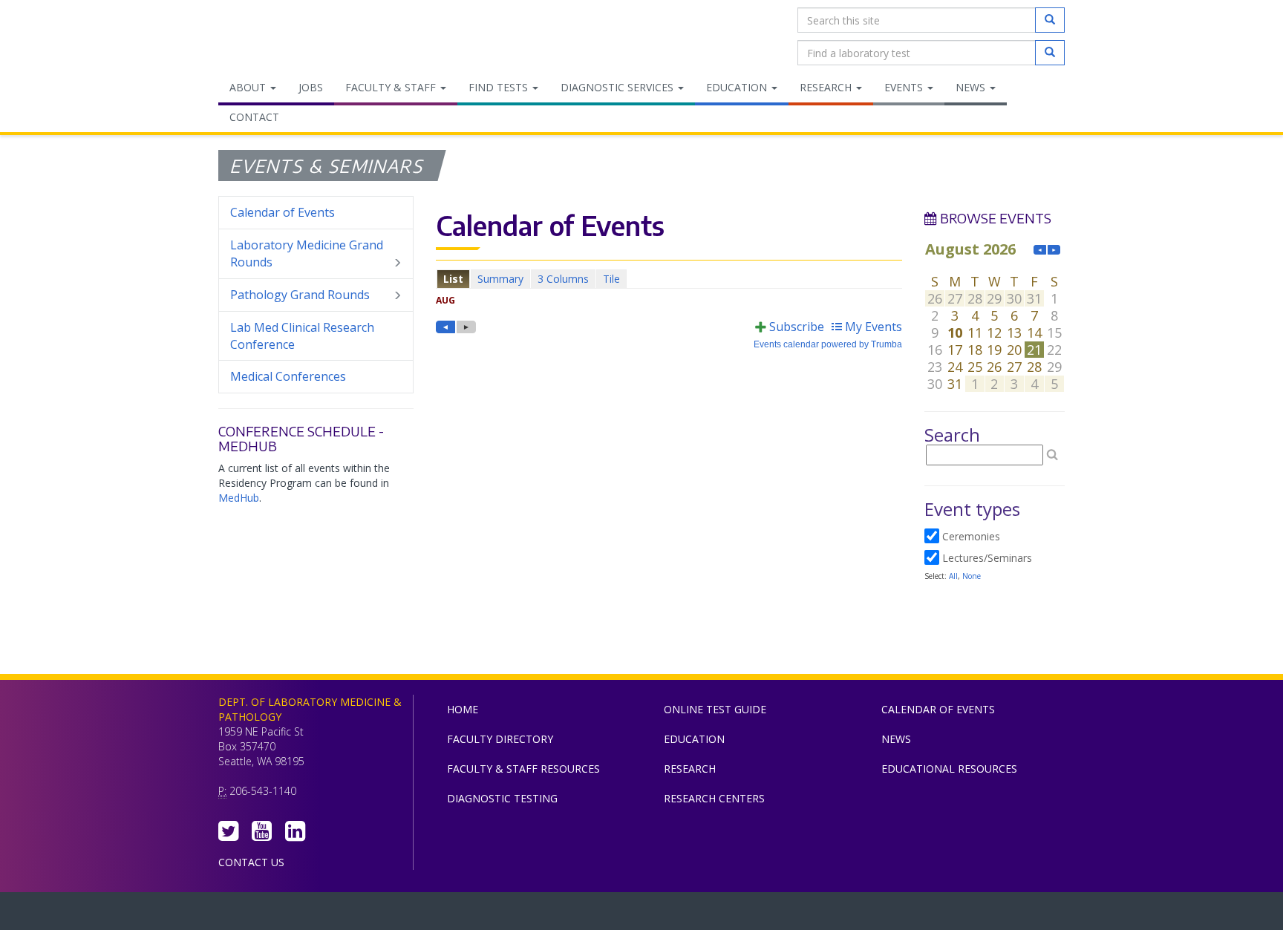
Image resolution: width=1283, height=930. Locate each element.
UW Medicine (519, 914)
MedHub (238, 498)
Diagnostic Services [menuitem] (618, 87)
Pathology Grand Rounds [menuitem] (300, 294)
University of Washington (704, 914)
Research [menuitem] (827, 87)
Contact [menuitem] (254, 117)
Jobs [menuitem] (310, 87)
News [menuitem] (972, 87)
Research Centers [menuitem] (714, 798)
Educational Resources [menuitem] (949, 769)
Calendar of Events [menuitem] (282, 212)
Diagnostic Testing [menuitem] (502, 798)
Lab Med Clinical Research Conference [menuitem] (302, 336)
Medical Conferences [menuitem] (288, 376)
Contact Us (251, 862)
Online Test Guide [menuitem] (715, 709)
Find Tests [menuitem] (500, 87)
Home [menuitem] (462, 709)
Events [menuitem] (905, 87)
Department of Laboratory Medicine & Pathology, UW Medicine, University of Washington (294, 36)
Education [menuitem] (738, 87)
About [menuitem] (249, 87)
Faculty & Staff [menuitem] (392, 87)
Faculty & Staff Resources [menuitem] (523, 769)
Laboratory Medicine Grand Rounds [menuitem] (306, 253)
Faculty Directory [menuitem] (500, 739)
